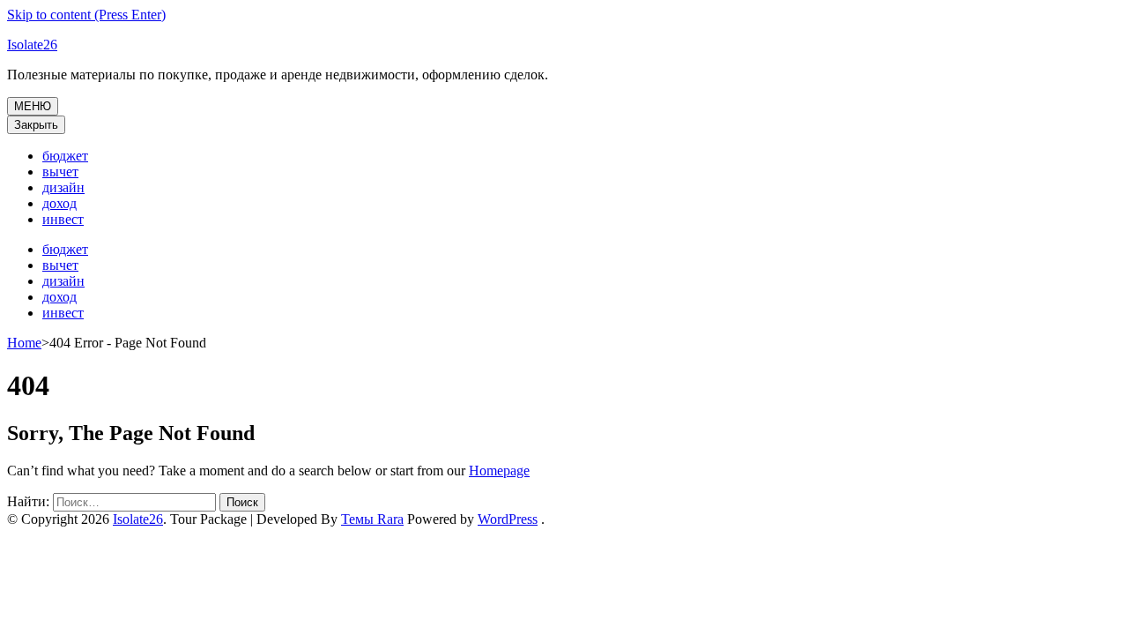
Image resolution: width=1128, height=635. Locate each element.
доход (59, 203)
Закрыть (36, 124)
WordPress (508, 519)
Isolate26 (32, 44)
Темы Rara (372, 519)
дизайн (63, 187)
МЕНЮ (32, 106)
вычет (60, 171)
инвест (63, 219)
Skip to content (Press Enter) (86, 14)
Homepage (499, 470)
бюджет (65, 155)
